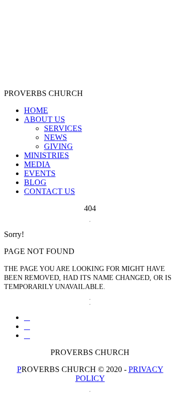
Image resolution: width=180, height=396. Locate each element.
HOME (36, 110)
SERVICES (63, 128)
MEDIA (37, 164)
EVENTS (40, 173)
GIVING (58, 146)
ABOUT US (44, 119)
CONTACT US (49, 191)
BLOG (35, 182)
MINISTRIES (46, 155)
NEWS (55, 137)
